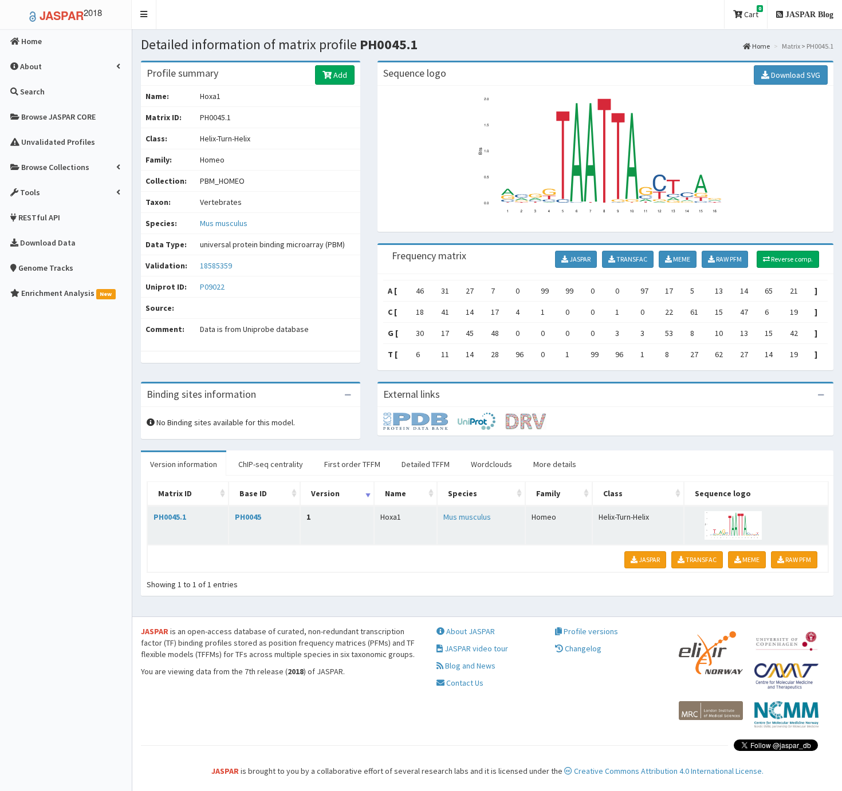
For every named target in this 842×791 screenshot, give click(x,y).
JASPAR (579, 259)
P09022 (213, 287)
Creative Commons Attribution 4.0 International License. (668, 771)
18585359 (216, 265)
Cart (751, 12)
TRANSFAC (631, 259)
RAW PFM (728, 259)
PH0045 (248, 517)
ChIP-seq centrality (270, 464)
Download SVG (794, 75)
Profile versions (590, 631)
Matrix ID (175, 493)
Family (548, 493)
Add (339, 75)
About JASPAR (469, 631)
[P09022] (420, 421)
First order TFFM (352, 464)
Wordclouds (491, 464)
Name (395, 493)
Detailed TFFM (426, 464)
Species (462, 493)
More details (554, 464)
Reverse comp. (791, 259)
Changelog (582, 648)
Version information (183, 464)
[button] (144, 14)
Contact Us (463, 683)
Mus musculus (223, 223)
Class (613, 493)
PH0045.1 (170, 517)
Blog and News (469, 666)
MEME (681, 259)
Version (325, 493)
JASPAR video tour (475, 648)
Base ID (253, 493)
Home (760, 46)
